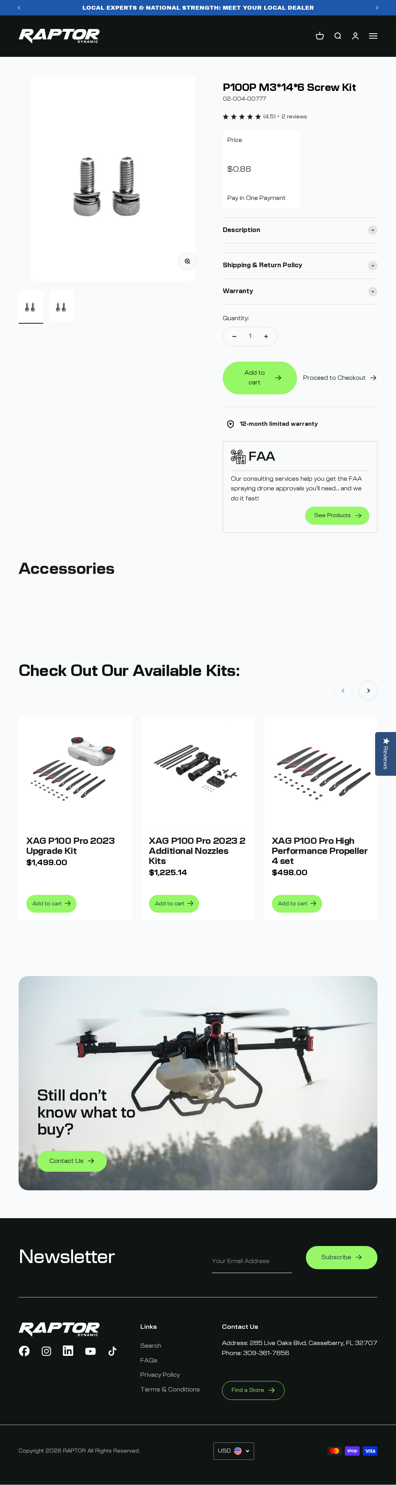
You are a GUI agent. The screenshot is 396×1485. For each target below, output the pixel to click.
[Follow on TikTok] (112, 1351)
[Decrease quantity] (234, 336)
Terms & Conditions (170, 1389)
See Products (332, 515)
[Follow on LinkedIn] (68, 1351)
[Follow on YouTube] (90, 1351)
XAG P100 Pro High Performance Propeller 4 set (320, 851)
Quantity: (236, 318)
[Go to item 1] (31, 307)
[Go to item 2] (62, 307)
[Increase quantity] (266, 336)
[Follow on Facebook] (24, 1351)
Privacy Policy (160, 1375)
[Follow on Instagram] (46, 1351)
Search (150, 1346)
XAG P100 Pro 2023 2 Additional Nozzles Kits (197, 851)
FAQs (148, 1360)
